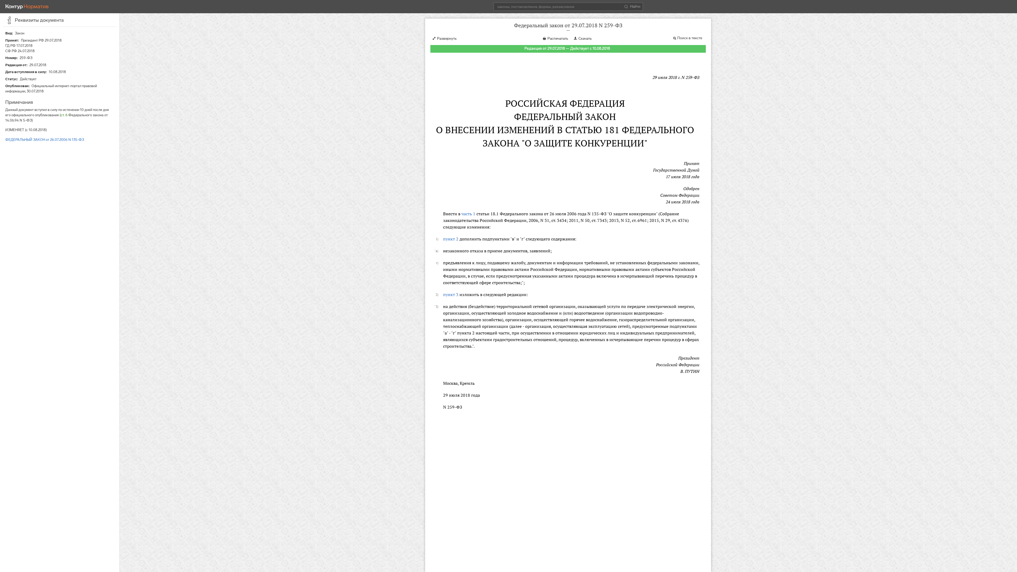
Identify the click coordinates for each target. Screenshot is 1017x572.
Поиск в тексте (689, 38)
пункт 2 (450, 239)
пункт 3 (450, 294)
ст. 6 (64, 115)
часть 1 (468, 213)
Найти (635, 6)
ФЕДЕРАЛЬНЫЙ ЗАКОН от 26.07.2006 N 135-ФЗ (44, 140)
